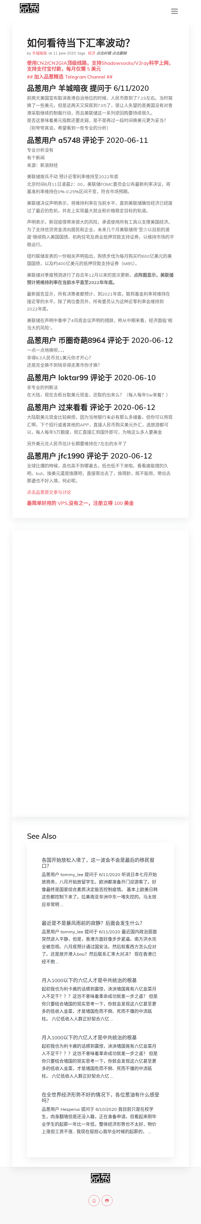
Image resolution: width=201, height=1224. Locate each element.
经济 (91, 53)
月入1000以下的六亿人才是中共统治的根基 (89, 980)
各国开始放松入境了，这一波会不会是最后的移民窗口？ (98, 863)
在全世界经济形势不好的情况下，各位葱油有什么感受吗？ (100, 1098)
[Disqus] (100, 611)
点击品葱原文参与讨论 (49, 492)
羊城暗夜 (39, 53)
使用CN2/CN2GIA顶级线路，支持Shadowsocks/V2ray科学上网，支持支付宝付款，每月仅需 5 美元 (100, 66)
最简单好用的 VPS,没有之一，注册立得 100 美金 (80, 503)
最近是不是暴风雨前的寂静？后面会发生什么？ (93, 923)
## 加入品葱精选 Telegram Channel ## (70, 77)
